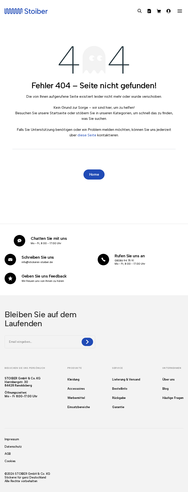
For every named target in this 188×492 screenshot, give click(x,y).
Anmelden (168, 11)
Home (94, 174)
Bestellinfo (119, 388)
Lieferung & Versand (126, 379)
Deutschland (37, 477)
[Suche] (140, 11)
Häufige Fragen (172, 398)
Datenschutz (13, 446)
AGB (8, 453)
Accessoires (76, 388)
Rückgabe (119, 398)
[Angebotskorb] (149, 11)
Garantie (118, 407)
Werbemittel (76, 398)
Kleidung (73, 379)
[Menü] (179, 11)
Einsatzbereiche (78, 407)
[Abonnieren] (87, 342)
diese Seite (86, 135)
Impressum (12, 439)
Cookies (10, 461)
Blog (165, 388)
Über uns (168, 379)
